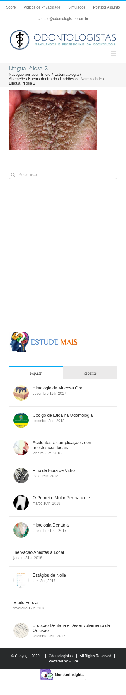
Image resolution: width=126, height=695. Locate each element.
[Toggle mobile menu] (114, 53)
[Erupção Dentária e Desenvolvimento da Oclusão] (21, 625)
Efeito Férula (25, 602)
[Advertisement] (63, 255)
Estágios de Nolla (49, 575)
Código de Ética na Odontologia (63, 415)
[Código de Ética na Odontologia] (21, 415)
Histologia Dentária (51, 524)
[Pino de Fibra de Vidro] (21, 470)
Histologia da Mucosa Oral (58, 387)
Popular (36, 373)
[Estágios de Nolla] (21, 575)
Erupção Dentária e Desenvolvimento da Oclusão (71, 628)
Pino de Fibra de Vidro (54, 470)
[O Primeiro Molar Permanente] (21, 498)
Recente (90, 373)
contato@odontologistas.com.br (63, 19)
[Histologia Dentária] (21, 525)
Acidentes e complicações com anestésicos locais (63, 445)
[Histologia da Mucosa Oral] (21, 388)
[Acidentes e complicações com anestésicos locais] (21, 443)
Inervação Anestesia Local (38, 552)
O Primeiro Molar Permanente (61, 497)
